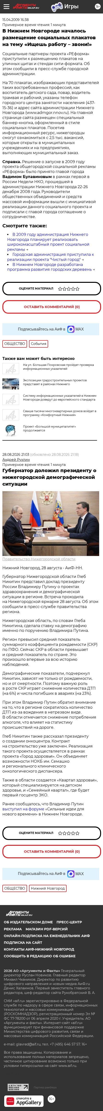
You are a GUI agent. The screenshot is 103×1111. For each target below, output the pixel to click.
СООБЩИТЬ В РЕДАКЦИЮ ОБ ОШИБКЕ (39, 956)
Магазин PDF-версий (47, 929)
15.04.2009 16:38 (15, 20)
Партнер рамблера (45, 1087)
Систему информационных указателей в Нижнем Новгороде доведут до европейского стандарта (59, 397)
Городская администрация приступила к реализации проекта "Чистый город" (50, 257)
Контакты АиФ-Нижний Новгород (39, 949)
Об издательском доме (28, 922)
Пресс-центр (69, 922)
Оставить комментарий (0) (52, 307)
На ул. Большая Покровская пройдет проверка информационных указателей (58, 366)
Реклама (13, 929)
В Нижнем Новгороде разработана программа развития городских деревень (49, 267)
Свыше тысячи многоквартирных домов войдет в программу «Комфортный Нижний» (59, 413)
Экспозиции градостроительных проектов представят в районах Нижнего (55, 382)
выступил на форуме (23, 809)
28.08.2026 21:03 (15, 454)
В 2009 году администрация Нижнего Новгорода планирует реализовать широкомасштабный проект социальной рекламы (48, 242)
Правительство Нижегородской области (38, 559)
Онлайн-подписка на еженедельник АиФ (47, 936)
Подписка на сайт (23, 942)
